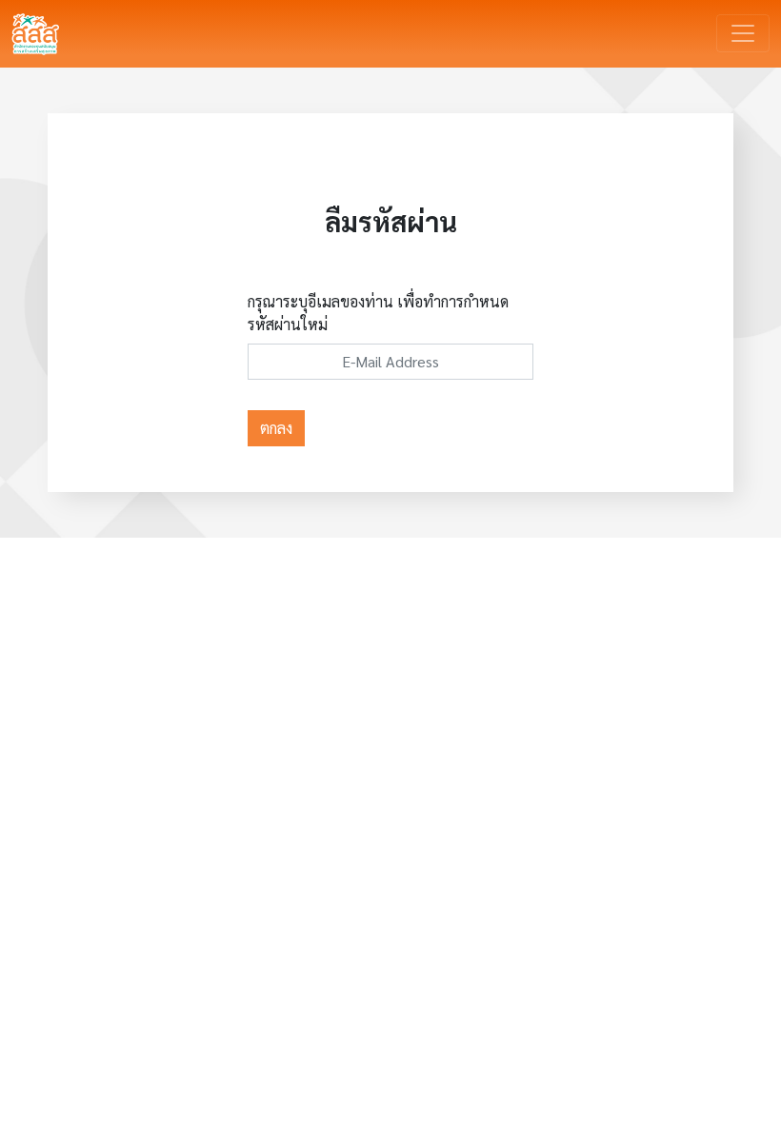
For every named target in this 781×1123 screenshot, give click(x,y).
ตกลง (276, 428)
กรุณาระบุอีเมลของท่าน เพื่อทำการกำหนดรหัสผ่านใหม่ (378, 312)
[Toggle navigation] (743, 33)
